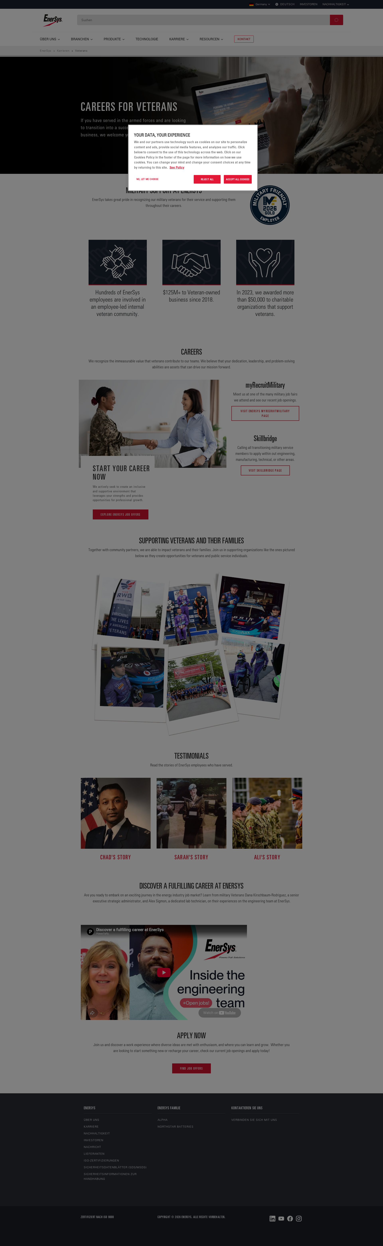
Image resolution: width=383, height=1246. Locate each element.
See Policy (177, 167)
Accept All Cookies (238, 179)
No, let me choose (147, 179)
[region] (193, 158)
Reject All (207, 179)
